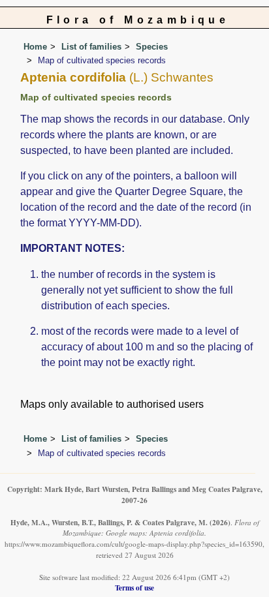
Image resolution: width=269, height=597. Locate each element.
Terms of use (134, 587)
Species (152, 47)
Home (35, 47)
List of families (91, 47)
